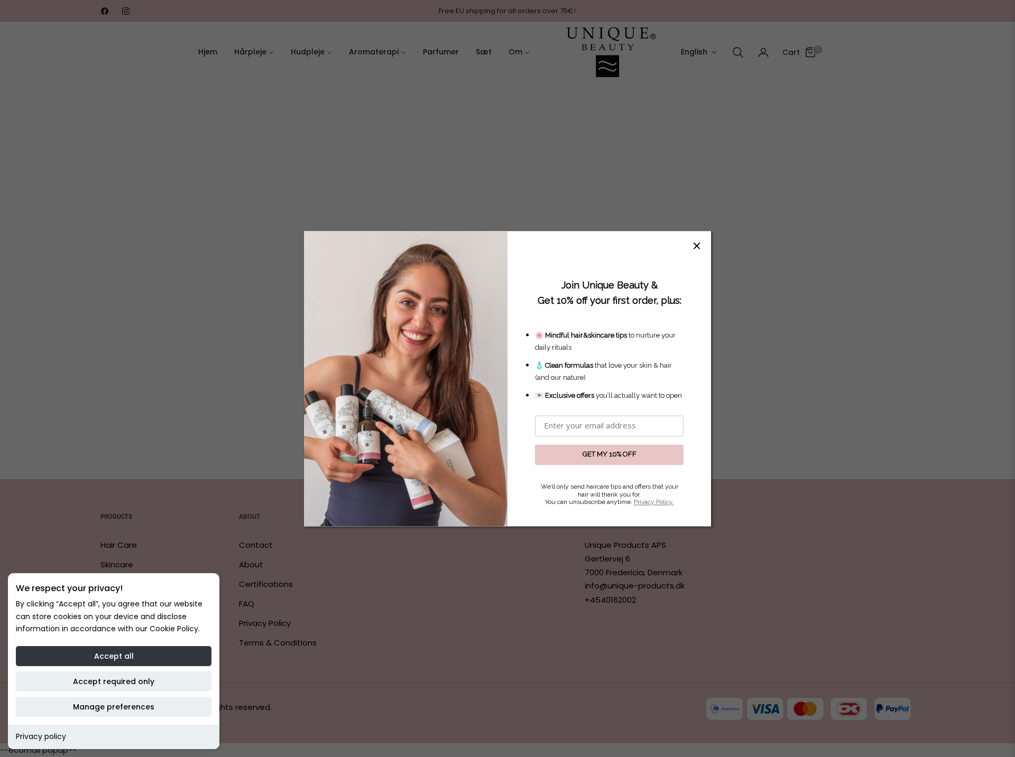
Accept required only (113, 681)
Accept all (114, 656)
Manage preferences (113, 707)
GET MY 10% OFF (609, 455)
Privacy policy (41, 736)
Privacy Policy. (654, 502)
